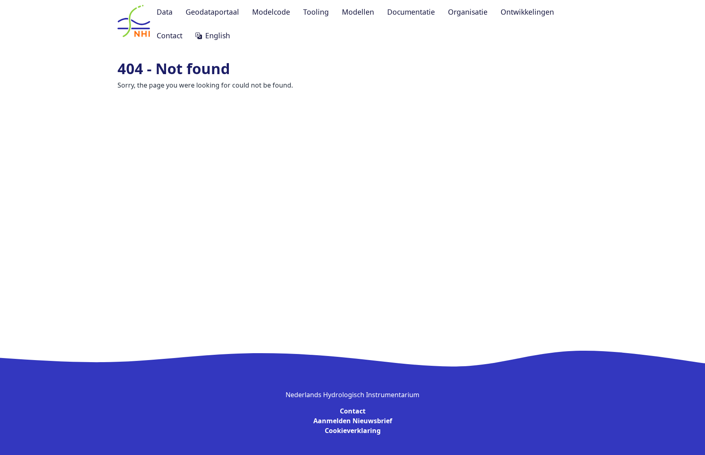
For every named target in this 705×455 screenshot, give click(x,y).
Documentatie (411, 12)
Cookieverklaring (353, 430)
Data (165, 12)
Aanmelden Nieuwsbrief (352, 420)
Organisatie (468, 12)
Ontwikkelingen (527, 12)
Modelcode (271, 12)
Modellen (358, 12)
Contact (169, 35)
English (217, 35)
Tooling (316, 12)
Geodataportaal (212, 12)
